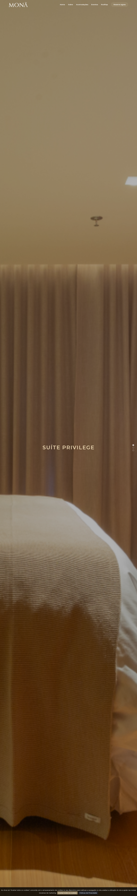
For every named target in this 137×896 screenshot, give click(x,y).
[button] (133, 445)
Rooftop (104, 5)
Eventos (94, 5)
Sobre (70, 5)
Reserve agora (120, 5)
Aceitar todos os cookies (67, 893)
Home (62, 5)
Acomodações (82, 5)
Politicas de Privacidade (88, 893)
